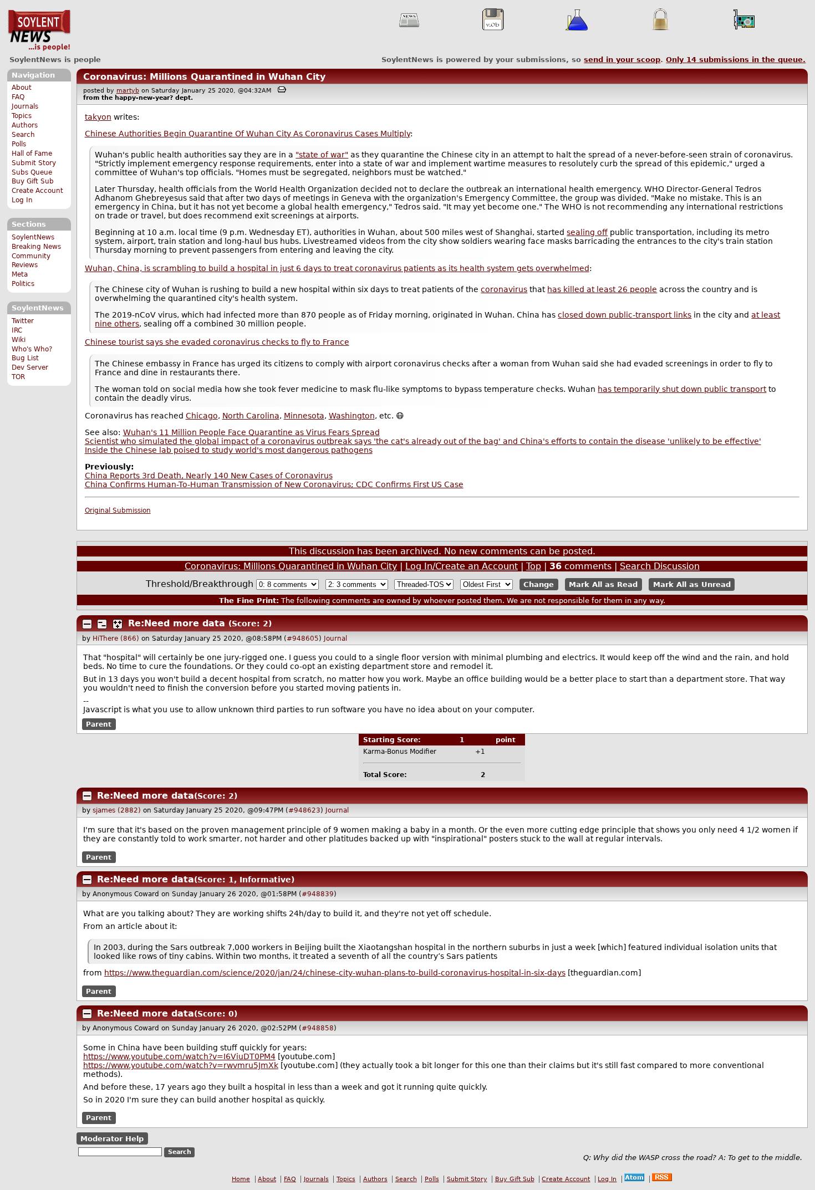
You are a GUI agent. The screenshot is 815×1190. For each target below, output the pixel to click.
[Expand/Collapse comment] (87, 624)
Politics (23, 284)
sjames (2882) (117, 810)
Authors (25, 125)
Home (241, 1179)
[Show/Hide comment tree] (102, 624)
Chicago (202, 415)
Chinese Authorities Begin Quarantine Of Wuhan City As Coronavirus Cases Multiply (247, 133)
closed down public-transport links (624, 314)
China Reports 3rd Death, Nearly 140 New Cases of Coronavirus (209, 475)
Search (23, 135)
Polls (19, 144)
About (22, 87)
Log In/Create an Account (461, 566)
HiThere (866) (116, 638)
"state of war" (322, 154)
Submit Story (34, 163)
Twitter (23, 321)
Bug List (25, 358)
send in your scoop (622, 59)
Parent (98, 724)
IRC (17, 330)
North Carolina (250, 415)
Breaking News (36, 247)
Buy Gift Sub (33, 181)
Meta (20, 274)
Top (533, 566)
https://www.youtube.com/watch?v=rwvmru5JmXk (180, 1065)
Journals (25, 106)
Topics (22, 116)
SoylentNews (39, 30)
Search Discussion (660, 566)
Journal (335, 638)
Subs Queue (32, 172)
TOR (18, 377)
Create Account (37, 191)
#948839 (318, 894)
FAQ (18, 97)
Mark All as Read (603, 584)
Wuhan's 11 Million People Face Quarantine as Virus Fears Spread (251, 432)
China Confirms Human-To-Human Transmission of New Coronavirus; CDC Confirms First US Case (274, 484)
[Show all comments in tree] (118, 624)
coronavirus (504, 289)
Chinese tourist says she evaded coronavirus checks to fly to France (217, 342)
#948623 (304, 810)
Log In (22, 200)
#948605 (303, 638)
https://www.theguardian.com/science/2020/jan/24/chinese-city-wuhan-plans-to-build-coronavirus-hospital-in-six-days (335, 972)
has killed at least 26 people (602, 289)
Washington (352, 415)
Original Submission (118, 510)
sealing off (587, 232)
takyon (98, 117)
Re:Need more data (176, 623)
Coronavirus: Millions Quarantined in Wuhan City (204, 76)
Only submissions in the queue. (736, 59)
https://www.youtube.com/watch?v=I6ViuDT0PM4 (179, 1056)
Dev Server (30, 367)
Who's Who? (32, 349)
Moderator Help (112, 1139)
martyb (127, 90)
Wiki (19, 340)
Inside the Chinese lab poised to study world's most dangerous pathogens (229, 450)
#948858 (318, 1028)
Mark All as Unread (692, 584)
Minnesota (304, 415)
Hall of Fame (32, 153)
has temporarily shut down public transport (682, 389)
